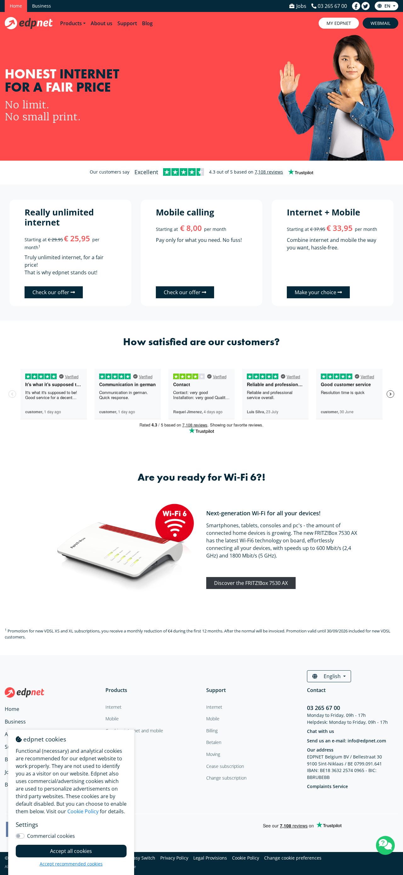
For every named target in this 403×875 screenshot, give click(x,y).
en (387, 6)
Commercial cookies (51, 835)
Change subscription (226, 778)
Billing (212, 731)
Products (71, 23)
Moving (213, 754)
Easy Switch (143, 858)
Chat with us (320, 731)
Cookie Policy (245, 858)
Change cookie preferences (292, 858)
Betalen (213, 742)
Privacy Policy (174, 858)
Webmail (380, 23)
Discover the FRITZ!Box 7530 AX (251, 583)
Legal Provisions (210, 858)
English (332, 676)
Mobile (212, 719)
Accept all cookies (71, 851)
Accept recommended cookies (71, 864)
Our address (320, 750)
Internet (214, 707)
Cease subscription (225, 766)
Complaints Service (327, 786)
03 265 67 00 (323, 708)
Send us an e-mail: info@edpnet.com (346, 741)
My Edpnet (338, 23)
